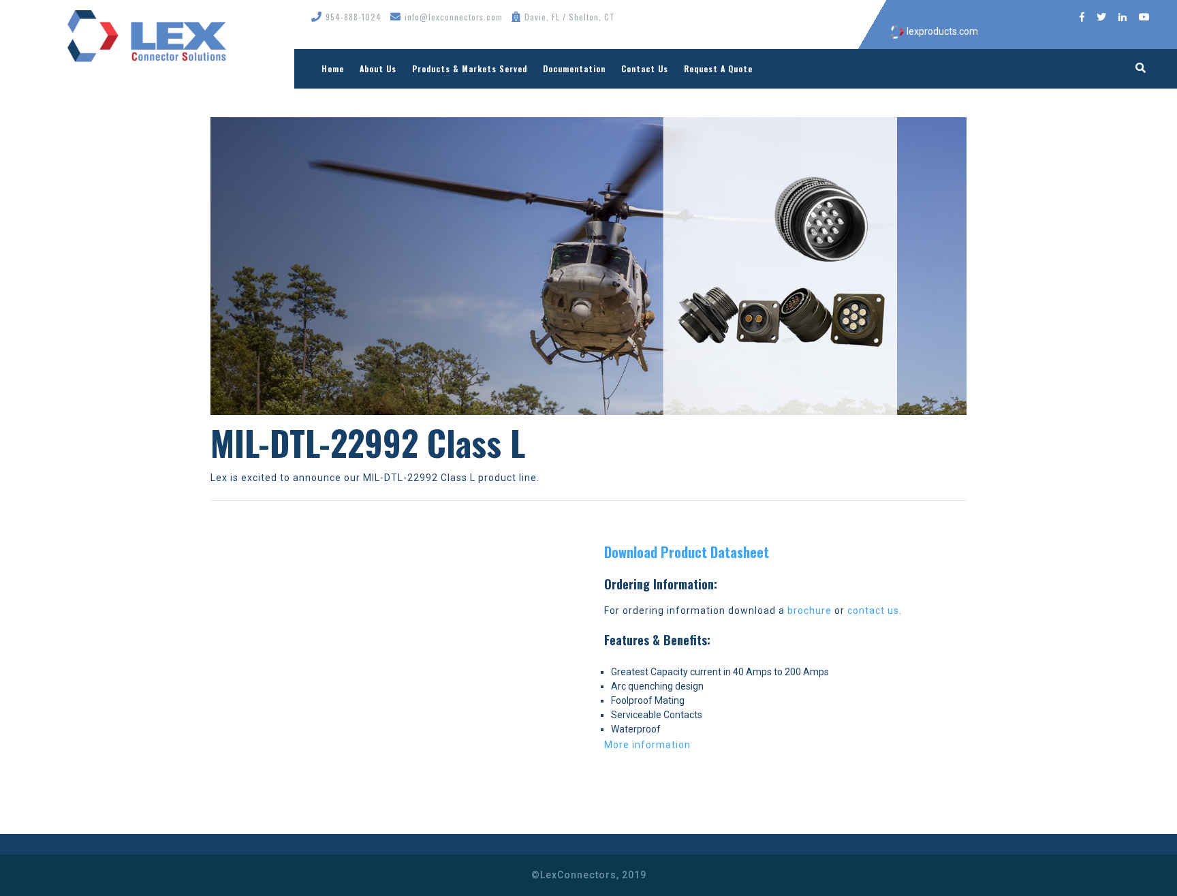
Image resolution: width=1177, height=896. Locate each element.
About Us (378, 68)
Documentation (574, 68)
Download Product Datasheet (686, 552)
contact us (873, 610)
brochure (809, 610)
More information (647, 744)
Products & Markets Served (469, 68)
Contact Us (644, 68)
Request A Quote (718, 68)
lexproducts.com (941, 31)
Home (332, 68)
